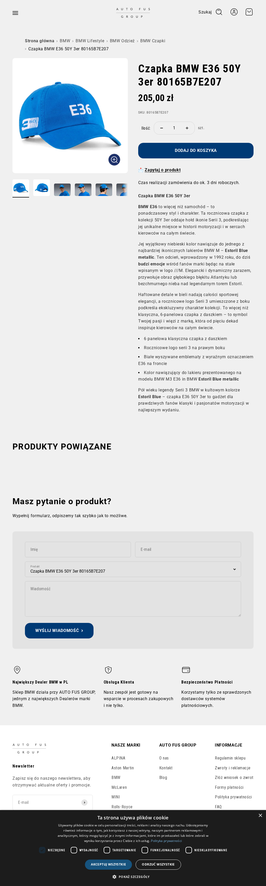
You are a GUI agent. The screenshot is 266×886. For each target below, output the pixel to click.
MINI (115, 796)
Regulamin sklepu (230, 758)
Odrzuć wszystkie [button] (158, 864)
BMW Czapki (152, 40)
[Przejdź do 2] (41, 188)
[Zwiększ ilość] (187, 128)
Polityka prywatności (233, 796)
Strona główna (39, 40)
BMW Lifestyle (90, 40)
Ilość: (146, 128)
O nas (164, 758)
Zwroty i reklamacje (232, 767)
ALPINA (118, 758)
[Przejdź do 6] (124, 191)
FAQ (218, 806)
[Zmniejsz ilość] (161, 128)
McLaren (119, 787)
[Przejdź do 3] (62, 191)
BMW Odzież (122, 40)
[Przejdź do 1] (20, 188)
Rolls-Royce (122, 806)
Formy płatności (229, 787)
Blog (163, 777)
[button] (132, 877)
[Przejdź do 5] (104, 191)
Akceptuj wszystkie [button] (108, 864)
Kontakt (166, 767)
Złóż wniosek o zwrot (234, 777)
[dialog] (133, 848)
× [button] (260, 816)
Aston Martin (122, 767)
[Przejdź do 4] (83, 191)
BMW (65, 40)
